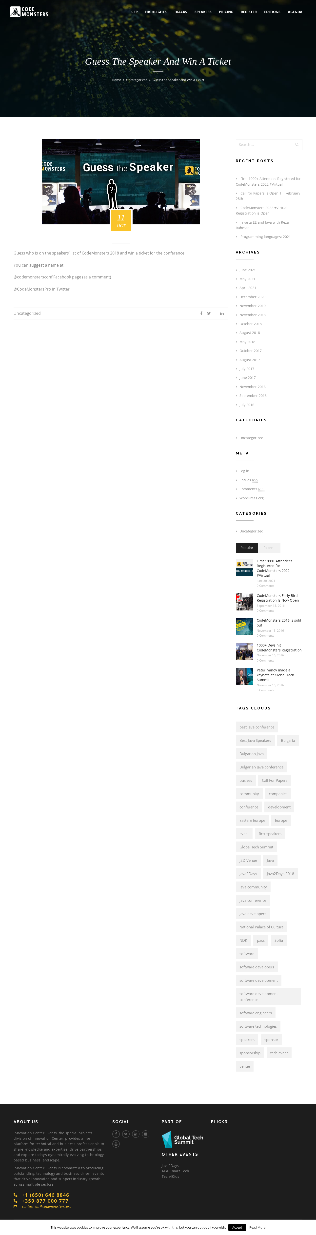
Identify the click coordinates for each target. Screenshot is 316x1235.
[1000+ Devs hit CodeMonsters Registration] (244, 651)
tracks (180, 11)
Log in (244, 471)
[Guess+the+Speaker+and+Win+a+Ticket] (207, 313)
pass (261, 940)
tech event (279, 1052)
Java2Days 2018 (280, 873)
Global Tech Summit (256, 846)
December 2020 (252, 296)
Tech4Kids (170, 1176)
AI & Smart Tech (175, 1171)
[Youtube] (116, 1144)
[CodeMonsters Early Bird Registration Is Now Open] (244, 601)
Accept (237, 1227)
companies (278, 793)
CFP (134, 11)
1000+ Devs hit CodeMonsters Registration (279, 647)
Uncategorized (27, 313)
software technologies (258, 1026)
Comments (251, 489)
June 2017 (247, 377)
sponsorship (249, 1052)
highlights (156, 11)
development (279, 806)
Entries (248, 480)
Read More (257, 1227)
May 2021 (247, 278)
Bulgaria (288, 740)
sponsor (271, 1039)
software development (258, 980)
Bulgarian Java (251, 753)
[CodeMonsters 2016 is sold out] (244, 626)
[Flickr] (145, 1134)
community (249, 793)
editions (272, 11)
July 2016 (246, 404)
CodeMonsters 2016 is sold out (279, 622)
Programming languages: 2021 (265, 236)
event (244, 833)
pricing (226, 11)
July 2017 (246, 368)
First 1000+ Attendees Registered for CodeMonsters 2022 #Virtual (275, 568)
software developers (256, 966)
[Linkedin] (135, 1134)
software (246, 953)
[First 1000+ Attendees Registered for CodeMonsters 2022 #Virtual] (244, 567)
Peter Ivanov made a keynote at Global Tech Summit (275, 675)
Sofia (279, 940)
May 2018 (247, 341)
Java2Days (248, 873)
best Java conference (256, 727)
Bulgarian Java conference (261, 767)
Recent (269, 547)
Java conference (252, 900)
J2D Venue (248, 860)
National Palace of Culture (261, 926)
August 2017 (249, 359)
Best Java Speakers (255, 740)
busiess (245, 780)
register (249, 11)
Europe (281, 820)
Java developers (252, 913)
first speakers (270, 833)
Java (270, 860)
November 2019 (252, 305)
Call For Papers (274, 780)
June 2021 (247, 270)
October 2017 (250, 350)
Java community (253, 886)
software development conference (258, 996)
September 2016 (253, 395)
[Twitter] (126, 1134)
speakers (203, 11)
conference (248, 806)
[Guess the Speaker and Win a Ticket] (199, 313)
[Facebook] (116, 1134)
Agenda (295, 11)
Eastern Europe (252, 820)
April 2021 (247, 287)
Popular (246, 547)
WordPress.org (251, 498)
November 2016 (252, 386)
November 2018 (252, 315)
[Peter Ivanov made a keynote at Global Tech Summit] (244, 676)
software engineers (255, 1012)
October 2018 (250, 323)
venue (244, 1066)
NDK (243, 940)
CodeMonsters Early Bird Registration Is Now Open (278, 598)
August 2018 (249, 332)
